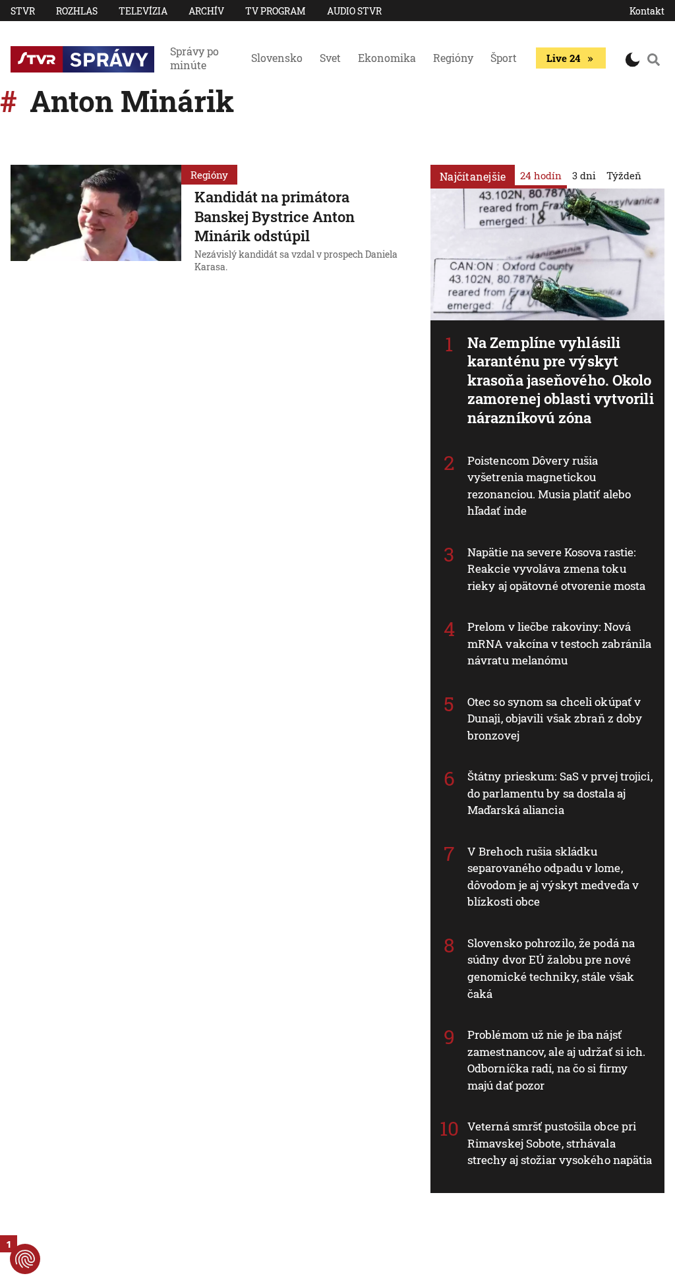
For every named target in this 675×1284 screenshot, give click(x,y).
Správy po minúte (194, 58)
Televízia (143, 11)
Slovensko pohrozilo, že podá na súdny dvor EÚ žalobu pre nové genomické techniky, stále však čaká (551, 968)
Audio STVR (354, 11)
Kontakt (647, 11)
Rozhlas (77, 11)
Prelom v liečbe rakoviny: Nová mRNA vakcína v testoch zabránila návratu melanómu (559, 643)
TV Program (275, 11)
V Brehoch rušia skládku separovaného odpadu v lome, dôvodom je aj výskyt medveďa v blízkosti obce (553, 877)
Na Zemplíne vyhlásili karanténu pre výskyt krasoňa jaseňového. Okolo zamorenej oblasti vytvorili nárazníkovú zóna (560, 380)
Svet (330, 58)
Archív (206, 11)
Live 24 (563, 58)
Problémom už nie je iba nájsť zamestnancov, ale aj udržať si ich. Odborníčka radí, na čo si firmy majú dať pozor (556, 1060)
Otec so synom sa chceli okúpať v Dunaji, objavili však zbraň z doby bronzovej (554, 718)
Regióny (453, 58)
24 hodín (541, 175)
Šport (503, 58)
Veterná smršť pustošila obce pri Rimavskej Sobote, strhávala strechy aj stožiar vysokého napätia (560, 1143)
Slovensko (277, 58)
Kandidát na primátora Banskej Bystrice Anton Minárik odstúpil (274, 216)
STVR (23, 11)
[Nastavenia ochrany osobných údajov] (25, 1259)
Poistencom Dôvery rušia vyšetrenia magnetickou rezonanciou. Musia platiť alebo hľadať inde (549, 486)
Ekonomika (387, 58)
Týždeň (623, 175)
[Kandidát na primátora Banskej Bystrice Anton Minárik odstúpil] (96, 220)
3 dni (584, 175)
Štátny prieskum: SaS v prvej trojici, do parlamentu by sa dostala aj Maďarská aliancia (560, 793)
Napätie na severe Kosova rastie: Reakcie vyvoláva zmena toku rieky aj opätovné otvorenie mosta (556, 568)
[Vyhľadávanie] (653, 59)
